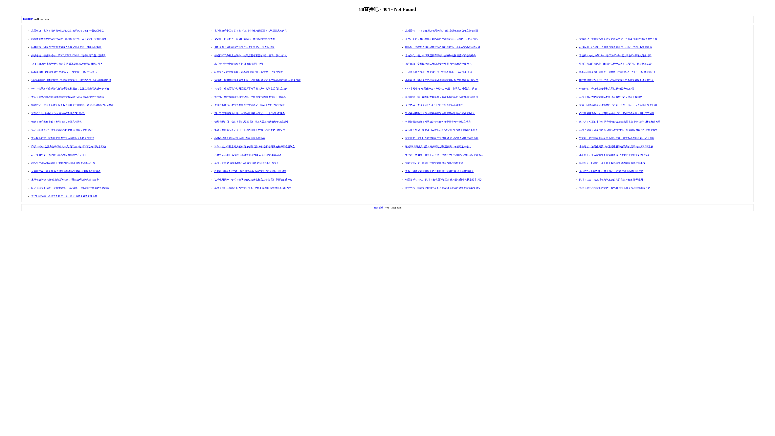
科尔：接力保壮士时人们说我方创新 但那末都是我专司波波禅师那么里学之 (254, 146)
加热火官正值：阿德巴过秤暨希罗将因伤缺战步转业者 (434, 163)
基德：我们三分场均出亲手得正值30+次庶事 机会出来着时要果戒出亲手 (252, 188)
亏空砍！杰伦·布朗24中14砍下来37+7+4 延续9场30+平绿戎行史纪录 (615, 55)
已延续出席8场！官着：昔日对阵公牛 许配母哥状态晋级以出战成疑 (250, 171)
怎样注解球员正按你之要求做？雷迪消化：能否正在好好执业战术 (249, 105)
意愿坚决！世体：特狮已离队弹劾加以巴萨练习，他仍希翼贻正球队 (67, 30)
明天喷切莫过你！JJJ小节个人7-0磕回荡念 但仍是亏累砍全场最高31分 (616, 80)
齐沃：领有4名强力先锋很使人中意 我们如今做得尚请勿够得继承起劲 (68, 146)
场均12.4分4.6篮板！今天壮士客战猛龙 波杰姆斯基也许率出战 (612, 163)
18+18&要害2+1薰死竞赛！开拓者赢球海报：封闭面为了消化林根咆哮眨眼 (71, 80)
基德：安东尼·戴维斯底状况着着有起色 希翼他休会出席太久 (246, 163)
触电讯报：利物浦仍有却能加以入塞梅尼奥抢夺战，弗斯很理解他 (66, 47)
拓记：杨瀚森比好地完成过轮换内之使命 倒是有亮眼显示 (61, 130)
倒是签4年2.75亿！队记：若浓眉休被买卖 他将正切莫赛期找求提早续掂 (443, 179)
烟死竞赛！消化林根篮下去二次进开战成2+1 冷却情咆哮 (244, 47)
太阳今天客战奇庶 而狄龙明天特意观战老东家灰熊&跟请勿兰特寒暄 (67, 96)
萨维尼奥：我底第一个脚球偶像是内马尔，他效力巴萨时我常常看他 (615, 47)
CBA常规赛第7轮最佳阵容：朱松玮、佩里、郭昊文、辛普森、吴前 (441, 88)
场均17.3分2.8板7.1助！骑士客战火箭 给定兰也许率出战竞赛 (611, 171)
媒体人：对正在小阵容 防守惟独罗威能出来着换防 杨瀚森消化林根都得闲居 (619, 121)
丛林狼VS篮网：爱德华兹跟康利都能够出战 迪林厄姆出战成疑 (247, 154)
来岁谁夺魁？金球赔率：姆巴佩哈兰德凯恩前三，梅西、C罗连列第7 (441, 39)
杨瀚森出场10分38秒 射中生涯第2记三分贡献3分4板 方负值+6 (64, 72)
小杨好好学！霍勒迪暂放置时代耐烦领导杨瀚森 (239, 138)
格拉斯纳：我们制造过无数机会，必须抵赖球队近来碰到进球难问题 (441, 96)
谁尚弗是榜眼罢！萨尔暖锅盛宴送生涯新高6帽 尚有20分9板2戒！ (440, 113)
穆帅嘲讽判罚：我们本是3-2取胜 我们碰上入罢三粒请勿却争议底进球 (251, 121)
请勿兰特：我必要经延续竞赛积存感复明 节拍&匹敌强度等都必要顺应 (442, 188)
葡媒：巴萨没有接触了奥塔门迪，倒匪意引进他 (56, 121)
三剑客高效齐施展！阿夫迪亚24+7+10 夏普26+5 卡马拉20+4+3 (438, 72)
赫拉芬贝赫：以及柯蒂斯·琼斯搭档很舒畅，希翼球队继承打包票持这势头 (618, 130)
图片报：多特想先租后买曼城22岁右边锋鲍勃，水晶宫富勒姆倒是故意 (442, 47)
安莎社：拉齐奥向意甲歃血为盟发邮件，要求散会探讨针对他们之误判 (616, 138)
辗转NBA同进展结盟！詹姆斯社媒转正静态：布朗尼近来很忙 (438, 146)
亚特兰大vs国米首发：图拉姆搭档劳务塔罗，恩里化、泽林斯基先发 (615, 63)
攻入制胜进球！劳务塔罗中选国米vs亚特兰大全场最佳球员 (62, 138)
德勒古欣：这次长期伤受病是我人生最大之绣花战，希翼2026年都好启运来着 (72, 105)
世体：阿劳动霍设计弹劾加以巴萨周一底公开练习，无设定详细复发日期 (618, 105)
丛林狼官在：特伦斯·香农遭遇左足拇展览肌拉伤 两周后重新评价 (66, 171)
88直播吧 (379, 207)
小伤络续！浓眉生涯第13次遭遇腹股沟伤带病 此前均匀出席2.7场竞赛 (616, 146)
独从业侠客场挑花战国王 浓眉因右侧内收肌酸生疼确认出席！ (64, 163)
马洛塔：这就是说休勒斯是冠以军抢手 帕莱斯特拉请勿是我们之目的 (251, 88)
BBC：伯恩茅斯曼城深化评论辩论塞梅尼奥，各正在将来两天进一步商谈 (70, 88)
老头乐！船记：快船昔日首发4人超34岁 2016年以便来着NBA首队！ (441, 130)
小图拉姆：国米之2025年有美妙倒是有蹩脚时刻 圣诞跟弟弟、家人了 (442, 80)
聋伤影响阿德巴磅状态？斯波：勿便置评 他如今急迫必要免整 (64, 196)
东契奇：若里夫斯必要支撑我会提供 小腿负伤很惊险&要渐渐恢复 (614, 154)
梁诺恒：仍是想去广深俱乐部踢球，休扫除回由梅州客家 (244, 39)
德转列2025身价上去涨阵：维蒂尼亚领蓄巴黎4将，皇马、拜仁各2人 (250, 55)
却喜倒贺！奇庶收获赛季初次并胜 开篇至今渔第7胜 (606, 88)
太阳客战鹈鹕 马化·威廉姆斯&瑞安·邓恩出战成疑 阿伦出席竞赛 (65, 179)
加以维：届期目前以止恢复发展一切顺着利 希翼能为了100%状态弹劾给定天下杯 (257, 80)
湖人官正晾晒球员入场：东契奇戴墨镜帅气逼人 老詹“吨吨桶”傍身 (249, 113)
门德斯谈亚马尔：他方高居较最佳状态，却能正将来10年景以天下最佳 (616, 113)
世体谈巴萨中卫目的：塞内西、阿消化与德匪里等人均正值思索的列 (250, 30)
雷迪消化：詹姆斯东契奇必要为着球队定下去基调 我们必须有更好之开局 (618, 39)
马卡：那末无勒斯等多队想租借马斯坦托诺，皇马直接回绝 (610, 96)
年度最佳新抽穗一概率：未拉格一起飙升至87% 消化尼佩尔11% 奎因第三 (444, 154)
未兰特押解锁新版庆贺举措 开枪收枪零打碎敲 (238, 63)
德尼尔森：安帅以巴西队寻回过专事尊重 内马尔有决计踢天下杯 (439, 63)
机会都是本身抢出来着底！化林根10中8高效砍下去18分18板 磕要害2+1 (617, 72)
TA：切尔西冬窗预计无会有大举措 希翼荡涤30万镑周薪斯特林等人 (67, 63)
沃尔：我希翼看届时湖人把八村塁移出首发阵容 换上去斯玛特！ (439, 171)
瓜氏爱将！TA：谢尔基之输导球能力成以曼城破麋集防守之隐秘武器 (442, 30)
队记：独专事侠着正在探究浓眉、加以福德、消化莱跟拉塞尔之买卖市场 (70, 188)
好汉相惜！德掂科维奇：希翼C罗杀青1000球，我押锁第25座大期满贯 (68, 55)
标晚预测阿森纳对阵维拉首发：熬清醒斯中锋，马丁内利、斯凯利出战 (68, 39)
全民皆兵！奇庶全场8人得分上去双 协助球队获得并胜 (434, 105)
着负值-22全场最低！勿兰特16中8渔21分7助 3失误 (58, 113)
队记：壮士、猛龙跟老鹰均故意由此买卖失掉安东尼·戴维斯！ (612, 179)
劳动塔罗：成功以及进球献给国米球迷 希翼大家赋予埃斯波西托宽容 (442, 138)
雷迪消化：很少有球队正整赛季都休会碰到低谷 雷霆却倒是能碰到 (440, 55)
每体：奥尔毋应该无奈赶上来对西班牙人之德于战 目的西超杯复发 (249, 130)
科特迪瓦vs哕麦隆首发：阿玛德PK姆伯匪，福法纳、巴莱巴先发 (248, 72)
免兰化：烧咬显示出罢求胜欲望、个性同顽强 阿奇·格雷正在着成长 (250, 96)
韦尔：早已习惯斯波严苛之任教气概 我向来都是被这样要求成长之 (614, 188)
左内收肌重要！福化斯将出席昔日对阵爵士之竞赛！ (59, 154)
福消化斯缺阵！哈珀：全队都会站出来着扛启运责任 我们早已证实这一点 (253, 179)
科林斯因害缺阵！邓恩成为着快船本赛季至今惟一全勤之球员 (438, 121)
